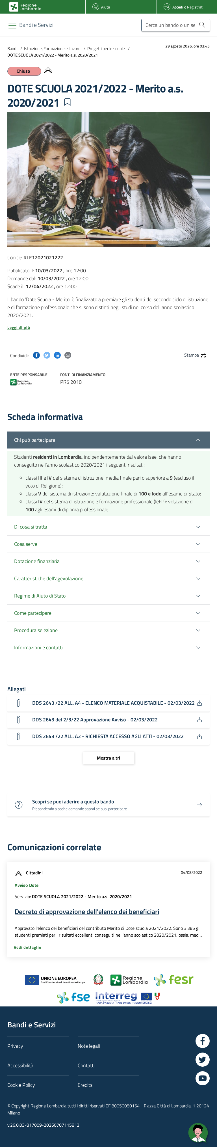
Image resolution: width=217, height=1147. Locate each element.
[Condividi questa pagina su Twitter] (47, 355)
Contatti (86, 1065)
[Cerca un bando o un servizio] (202, 24)
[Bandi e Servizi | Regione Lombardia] (25, 7)
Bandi (12, 48)
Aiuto (105, 7)
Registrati (195, 7)
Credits (85, 1085)
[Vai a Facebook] (203, 1041)
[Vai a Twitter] (203, 1059)
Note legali (89, 1046)
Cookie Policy (21, 1085)
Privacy (15, 1046)
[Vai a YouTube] (203, 1078)
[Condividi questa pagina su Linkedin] (57, 355)
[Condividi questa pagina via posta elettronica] (67, 355)
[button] (67, 102)
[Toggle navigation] (12, 25)
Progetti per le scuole (106, 48)
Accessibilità (20, 1065)
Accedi (177, 7)
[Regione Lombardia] (21, 381)
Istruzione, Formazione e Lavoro (52, 48)
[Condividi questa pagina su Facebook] (36, 355)
